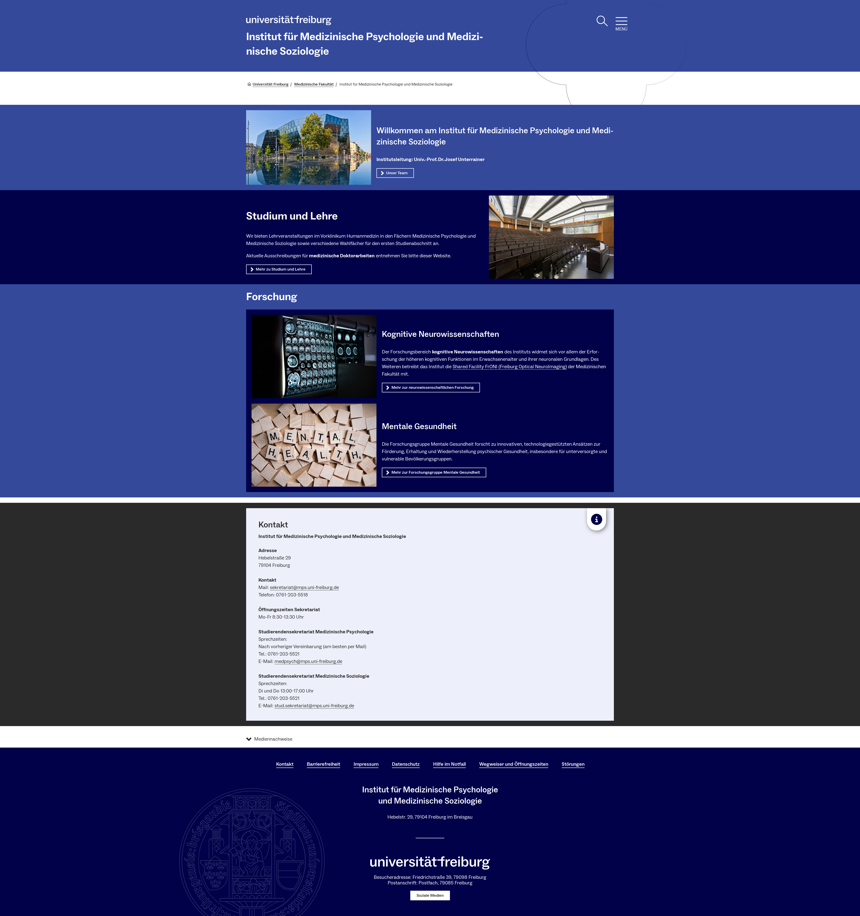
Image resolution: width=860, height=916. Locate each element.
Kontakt (284, 764)
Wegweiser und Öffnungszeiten (513, 764)
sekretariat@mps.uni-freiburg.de (304, 587)
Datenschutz (406, 764)
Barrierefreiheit (323, 764)
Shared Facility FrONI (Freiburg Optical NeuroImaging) (510, 366)
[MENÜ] (621, 21)
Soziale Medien (430, 895)
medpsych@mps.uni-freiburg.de (308, 661)
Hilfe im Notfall (449, 764)
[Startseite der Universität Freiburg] (288, 21)
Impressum (366, 764)
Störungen (573, 764)
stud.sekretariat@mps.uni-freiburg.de (314, 706)
